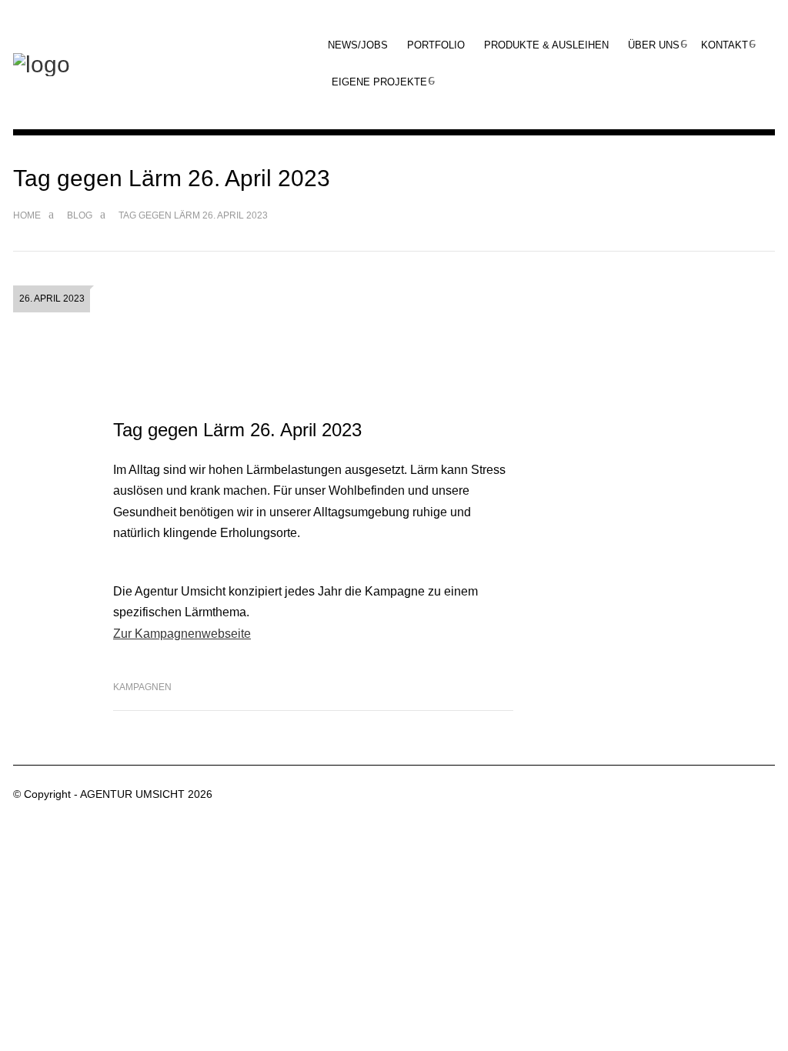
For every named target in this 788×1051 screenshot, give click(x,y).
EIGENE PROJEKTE (379, 82)
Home (27, 215)
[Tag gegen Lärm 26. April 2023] (313, 343)
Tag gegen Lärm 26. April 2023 (237, 429)
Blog (79, 215)
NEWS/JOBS (358, 45)
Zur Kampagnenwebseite (182, 633)
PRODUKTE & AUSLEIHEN (546, 45)
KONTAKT (724, 45)
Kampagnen (142, 687)
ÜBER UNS (653, 45)
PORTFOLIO (436, 45)
